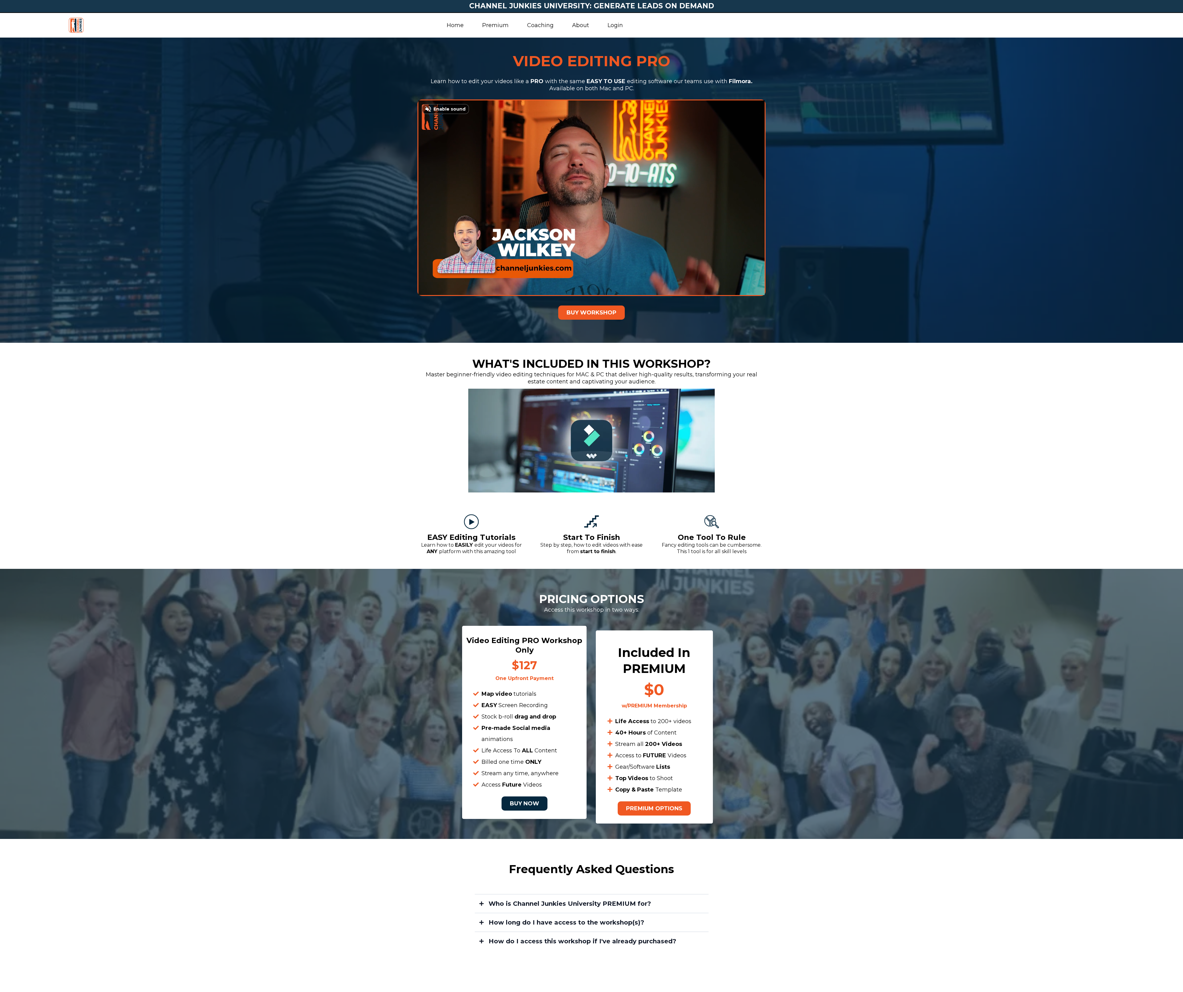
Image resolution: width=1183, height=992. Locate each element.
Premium (495, 25)
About (580, 25)
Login (615, 25)
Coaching (540, 25)
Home (455, 25)
